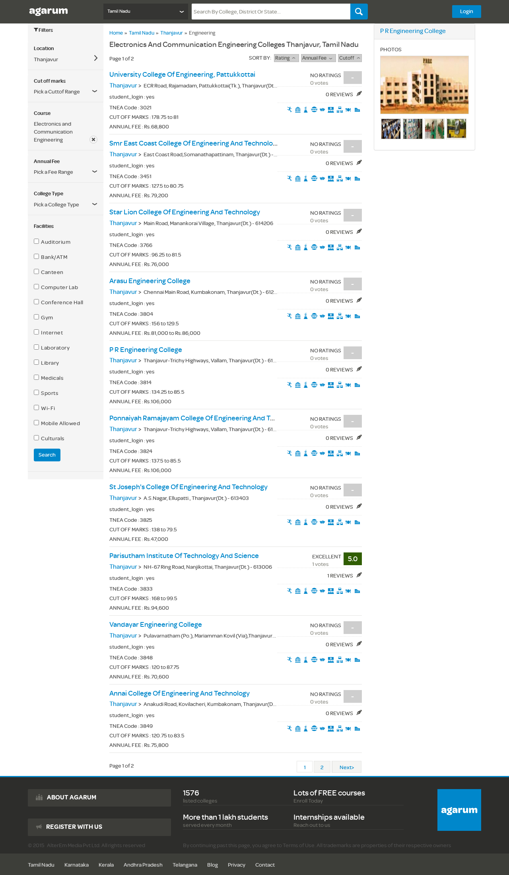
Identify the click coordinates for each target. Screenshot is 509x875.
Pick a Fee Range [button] (53, 172)
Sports (48, 393)
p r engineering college (145, 350)
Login (466, 11)
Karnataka (76, 865)
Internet (51, 333)
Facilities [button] (44, 226)
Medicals (51, 378)
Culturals (52, 438)
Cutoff (348, 58)
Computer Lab (58, 287)
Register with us (74, 826)
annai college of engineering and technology (179, 693)
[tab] (65, 48)
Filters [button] (46, 30)
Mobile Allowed (59, 423)
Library (49, 363)
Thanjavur (171, 33)
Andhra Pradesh (143, 865)
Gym (46, 318)
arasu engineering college (149, 281)
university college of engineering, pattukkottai (182, 74)
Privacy (236, 865)
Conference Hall (61, 302)
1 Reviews (340, 576)
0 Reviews (340, 94)
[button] (65, 172)
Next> (347, 767)
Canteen (51, 272)
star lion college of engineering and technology (184, 212)
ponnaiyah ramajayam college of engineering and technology (205, 418)
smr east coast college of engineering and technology (194, 143)
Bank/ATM (53, 257)
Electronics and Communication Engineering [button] (53, 132)
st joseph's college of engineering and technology (188, 487)
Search (47, 455)
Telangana (185, 865)
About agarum (71, 797)
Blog (212, 865)
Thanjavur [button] (46, 59)
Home (116, 33)
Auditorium (54, 242)
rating (283, 58)
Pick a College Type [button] (56, 205)
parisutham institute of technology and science (184, 556)
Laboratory (54, 348)
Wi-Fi (47, 408)
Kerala (106, 865)
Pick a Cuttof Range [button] (57, 92)
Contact (265, 865)
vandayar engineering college (155, 624)
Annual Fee (315, 58)
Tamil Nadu (141, 33)
